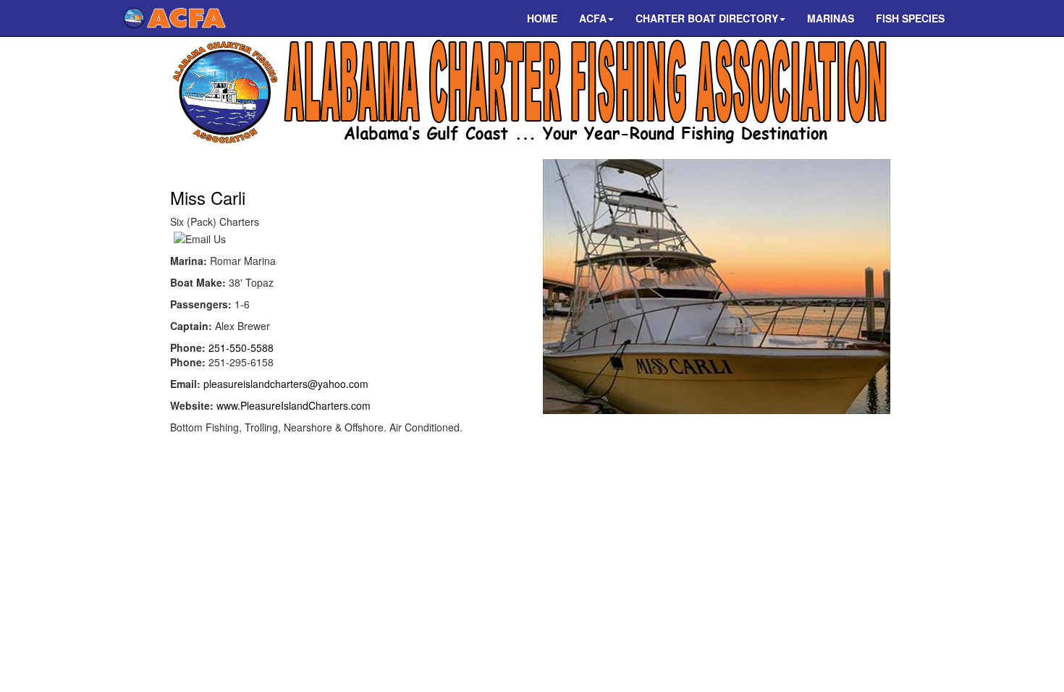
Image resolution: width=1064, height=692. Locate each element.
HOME (542, 18)
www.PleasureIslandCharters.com (293, 405)
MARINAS (830, 18)
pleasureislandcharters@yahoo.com (285, 383)
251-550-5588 (241, 347)
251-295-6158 (241, 362)
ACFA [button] (593, 18)
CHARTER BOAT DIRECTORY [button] (707, 18)
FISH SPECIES (910, 18)
